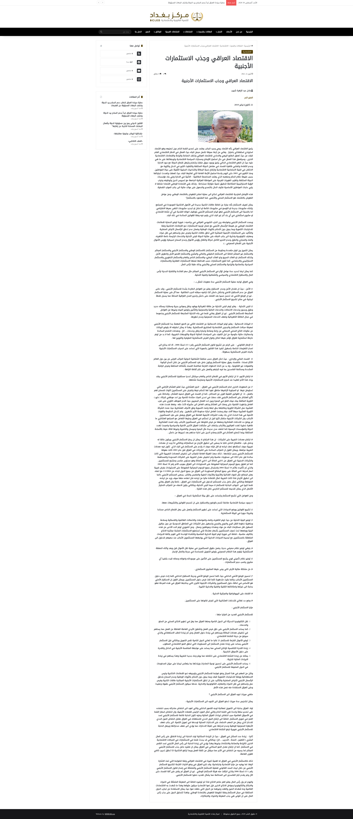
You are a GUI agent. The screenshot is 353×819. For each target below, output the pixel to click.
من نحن (239, 32)
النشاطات (188, 32)
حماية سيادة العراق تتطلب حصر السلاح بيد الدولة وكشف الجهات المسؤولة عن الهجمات (122, 104)
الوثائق (158, 32)
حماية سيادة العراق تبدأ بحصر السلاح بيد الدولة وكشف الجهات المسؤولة (123, 114)
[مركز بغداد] (176, 16)
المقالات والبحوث (205, 32)
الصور (147, 32)
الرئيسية (249, 32)
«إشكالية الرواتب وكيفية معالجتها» (128, 134)
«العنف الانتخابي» (135, 141)
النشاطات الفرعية (172, 32)
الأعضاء (229, 32)
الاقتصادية (224, 46)
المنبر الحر (248, 98)
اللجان (219, 32)
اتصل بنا (138, 32)
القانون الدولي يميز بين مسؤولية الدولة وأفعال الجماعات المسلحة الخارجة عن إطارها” (192, 2)
